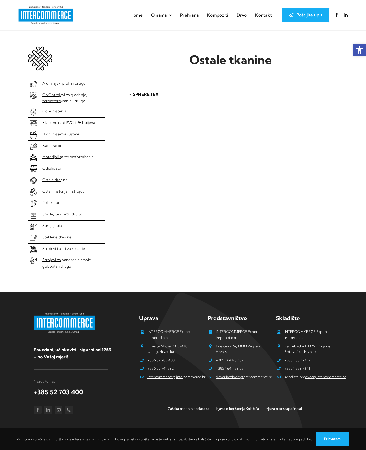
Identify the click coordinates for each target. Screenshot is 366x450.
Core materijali (55, 111)
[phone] (69, 410)
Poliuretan (51, 202)
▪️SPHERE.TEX (143, 94)
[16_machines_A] (33, 190)
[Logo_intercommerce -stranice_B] (65, 313)
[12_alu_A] (33, 82)
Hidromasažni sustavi (60, 134)
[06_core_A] (33, 110)
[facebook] (337, 15)
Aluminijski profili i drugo (64, 83)
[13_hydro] (33, 133)
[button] (359, 50)
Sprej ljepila (52, 225)
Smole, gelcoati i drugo (62, 214)
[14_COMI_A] (33, 94)
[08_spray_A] (33, 224)
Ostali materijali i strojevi (63, 191)
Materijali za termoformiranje (68, 157)
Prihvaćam (332, 439)
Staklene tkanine (56, 237)
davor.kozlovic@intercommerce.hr (244, 377)
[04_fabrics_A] (33, 179)
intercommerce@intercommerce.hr (177, 377)
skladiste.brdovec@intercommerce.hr (315, 377)
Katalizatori (52, 145)
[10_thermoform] (33, 156)
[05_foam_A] (33, 121)
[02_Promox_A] (33, 144)
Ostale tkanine (55, 180)
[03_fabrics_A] (33, 236)
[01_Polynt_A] (33, 213)
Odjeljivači (51, 168)
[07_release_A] (33, 167)
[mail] (58, 410)
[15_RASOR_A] (33, 247)
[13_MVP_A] (33, 259)
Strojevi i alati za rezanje (63, 248)
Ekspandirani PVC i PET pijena (68, 122)
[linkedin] (346, 15)
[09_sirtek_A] (33, 201)
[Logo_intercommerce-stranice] (45, 7)
